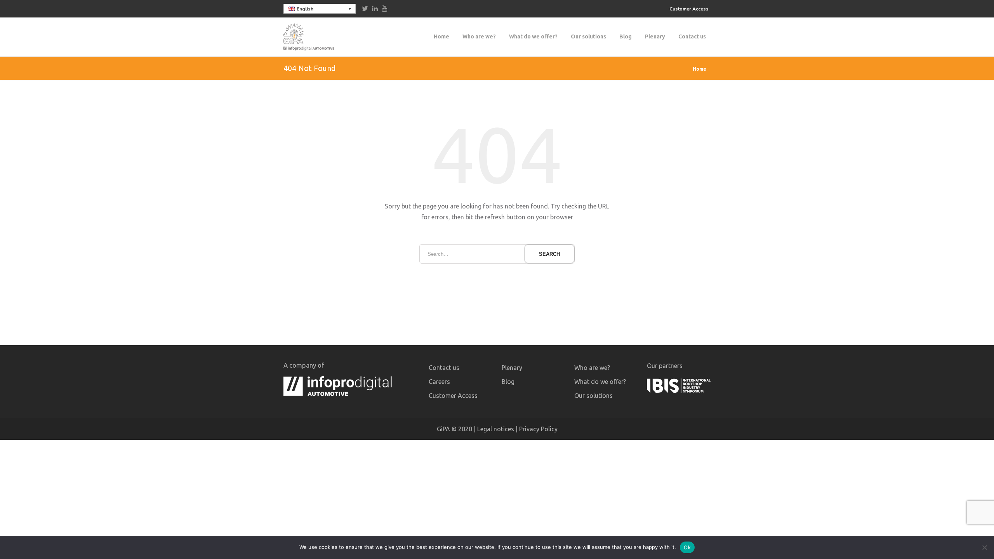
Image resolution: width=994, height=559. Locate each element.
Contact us (692, 36)
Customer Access (689, 9)
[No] (984, 547)
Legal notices (495, 428)
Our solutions (588, 36)
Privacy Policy (538, 428)
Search (549, 254)
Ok (687, 547)
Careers (439, 381)
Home (441, 36)
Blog (625, 36)
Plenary (655, 36)
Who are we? (479, 36)
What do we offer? (533, 36)
